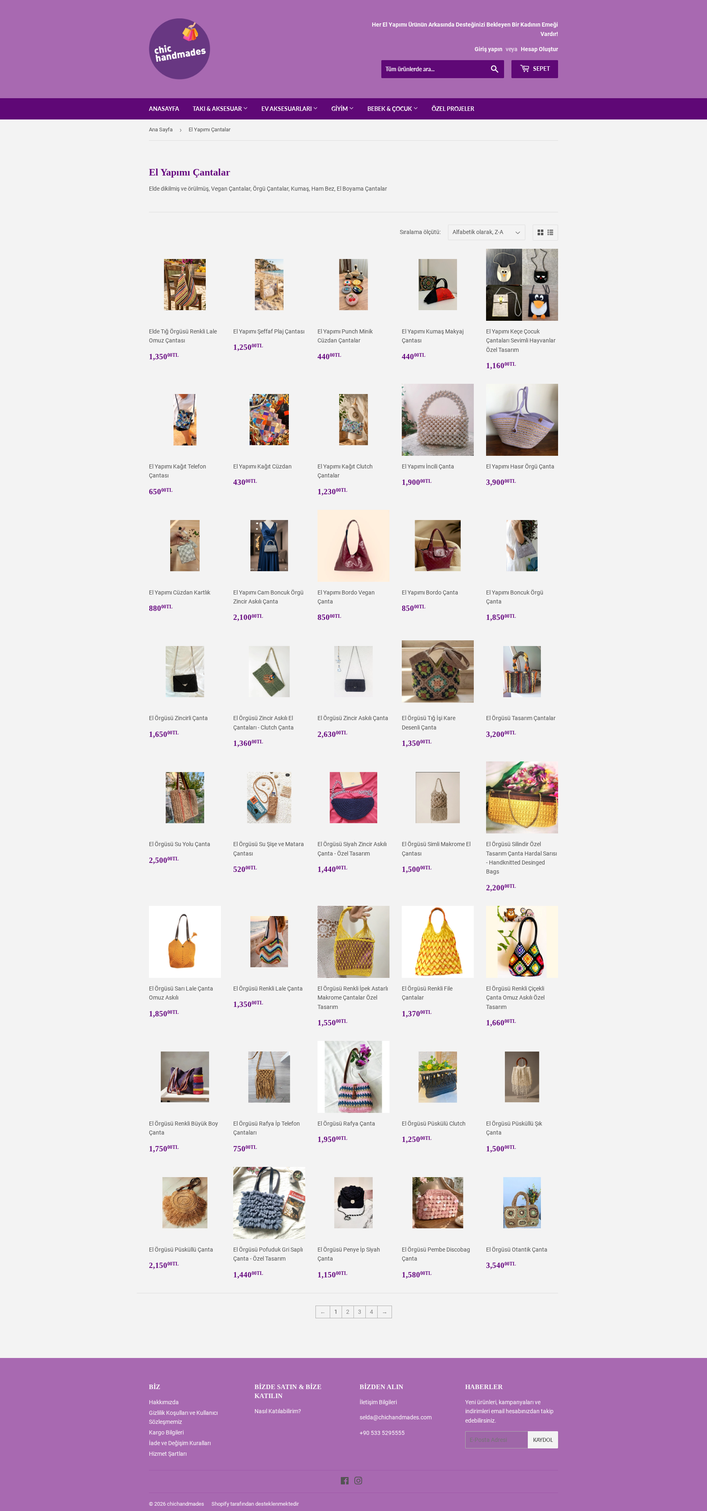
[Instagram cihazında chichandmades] (358, 1482)
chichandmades (185, 1504)
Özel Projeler (453, 108)
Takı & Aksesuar (218, 108)
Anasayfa (164, 108)
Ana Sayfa (161, 129)
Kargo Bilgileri (166, 1432)
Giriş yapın (488, 49)
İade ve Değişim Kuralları (180, 1443)
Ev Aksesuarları (287, 108)
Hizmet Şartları (168, 1453)
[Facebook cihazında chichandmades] (344, 1482)
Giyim (340, 108)
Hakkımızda (164, 1402)
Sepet (541, 68)
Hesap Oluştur (539, 49)
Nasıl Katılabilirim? (277, 1411)
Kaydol (543, 1440)
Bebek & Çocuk (390, 108)
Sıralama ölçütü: (420, 232)
